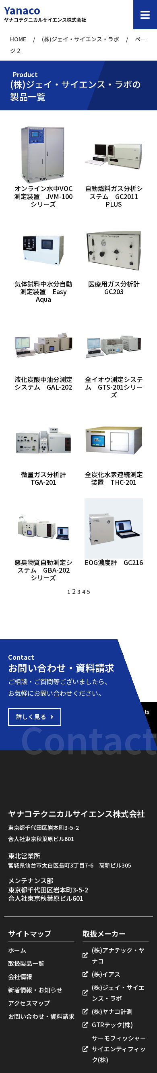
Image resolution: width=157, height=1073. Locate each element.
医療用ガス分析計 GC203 (117, 287)
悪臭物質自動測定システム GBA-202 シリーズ (43, 569)
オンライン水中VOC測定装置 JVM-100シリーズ (43, 195)
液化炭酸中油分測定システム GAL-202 (43, 383)
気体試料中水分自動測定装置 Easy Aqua (43, 291)
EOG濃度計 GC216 (114, 562)
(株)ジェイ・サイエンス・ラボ (80, 39)
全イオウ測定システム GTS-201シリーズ (114, 386)
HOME (18, 39)
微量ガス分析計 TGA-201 (46, 478)
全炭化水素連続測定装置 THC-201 (114, 478)
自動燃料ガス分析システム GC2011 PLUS (114, 195)
